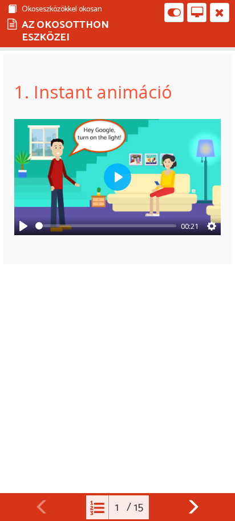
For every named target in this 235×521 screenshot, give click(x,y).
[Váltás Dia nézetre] (196, 12)
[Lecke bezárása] (219, 12)
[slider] (105, 225)
